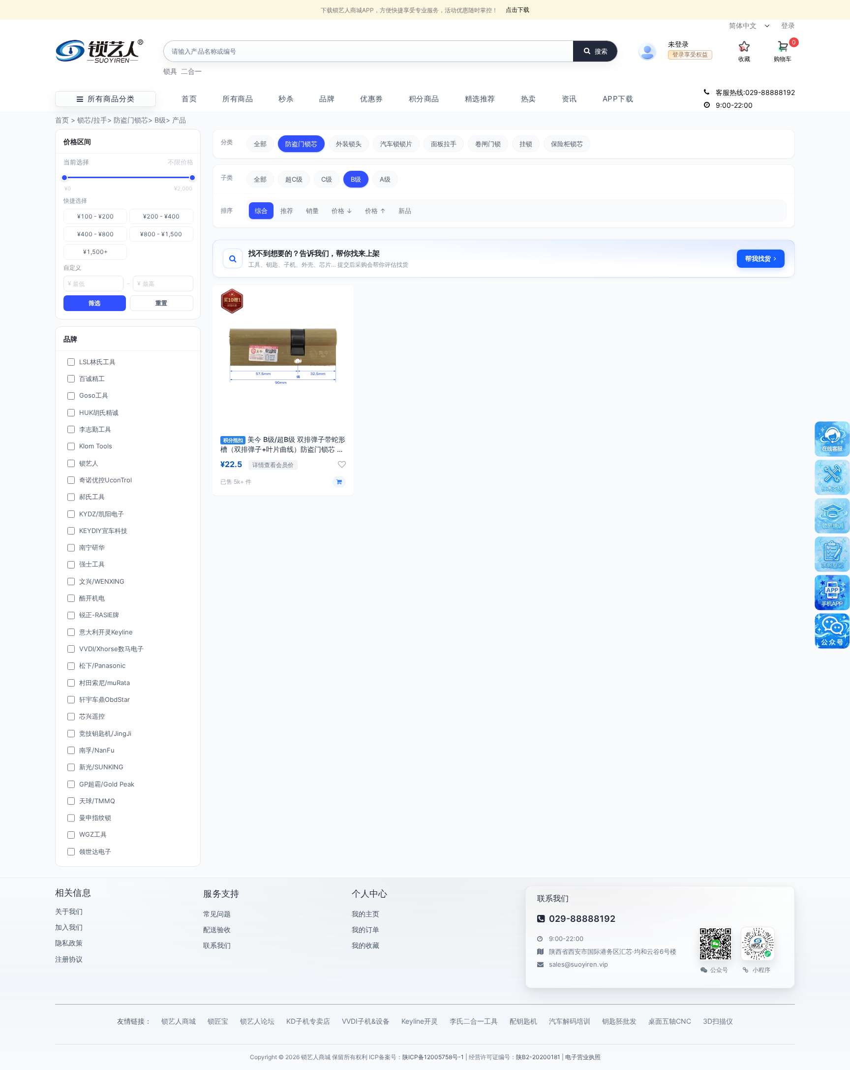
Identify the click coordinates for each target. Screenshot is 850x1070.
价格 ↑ (375, 211)
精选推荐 (480, 98)
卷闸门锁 (488, 144)
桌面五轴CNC (669, 1021)
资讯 (569, 98)
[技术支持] (832, 477)
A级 (385, 179)
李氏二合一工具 (474, 1021)
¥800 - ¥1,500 (161, 234)
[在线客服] (832, 439)
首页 (189, 98)
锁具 (170, 71)
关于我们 (69, 911)
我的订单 (365, 929)
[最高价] (192, 177)
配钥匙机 (523, 1021)
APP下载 (618, 98)
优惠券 (371, 98)
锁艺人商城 (178, 1021)
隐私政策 (69, 943)
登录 (788, 25)
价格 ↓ (342, 211)
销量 (312, 211)
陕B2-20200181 (538, 1057)
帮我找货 (758, 258)
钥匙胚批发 (619, 1021)
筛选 (94, 303)
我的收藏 (365, 945)
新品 (404, 211)
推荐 (286, 211)
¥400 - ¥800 (95, 234)
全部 (260, 144)
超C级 (294, 179)
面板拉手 (443, 144)
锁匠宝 (218, 1021)
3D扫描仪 (718, 1021)
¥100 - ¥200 (95, 216)
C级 (326, 179)
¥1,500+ (95, 251)
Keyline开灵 (419, 1021)
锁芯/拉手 (92, 120)
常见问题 (217, 914)
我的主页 (365, 914)
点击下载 (517, 9)
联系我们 (217, 945)
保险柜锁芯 (567, 144)
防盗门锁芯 (131, 120)
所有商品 (237, 98)
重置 (161, 303)
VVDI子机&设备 (366, 1021)
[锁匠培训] (832, 516)
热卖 (528, 98)
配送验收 (217, 929)
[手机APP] (832, 592)
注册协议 (69, 959)
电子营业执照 (583, 1057)
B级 (160, 120)
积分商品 (424, 98)
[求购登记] (832, 554)
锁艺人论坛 (257, 1021)
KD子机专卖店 (308, 1021)
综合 (261, 211)
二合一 (191, 71)
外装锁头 (349, 144)
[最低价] (64, 177)
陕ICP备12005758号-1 (433, 1057)
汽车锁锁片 (396, 144)
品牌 (326, 98)
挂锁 (525, 144)
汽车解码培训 (569, 1021)
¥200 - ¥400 (161, 216)
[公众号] (832, 631)
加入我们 (69, 927)
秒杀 (286, 98)
